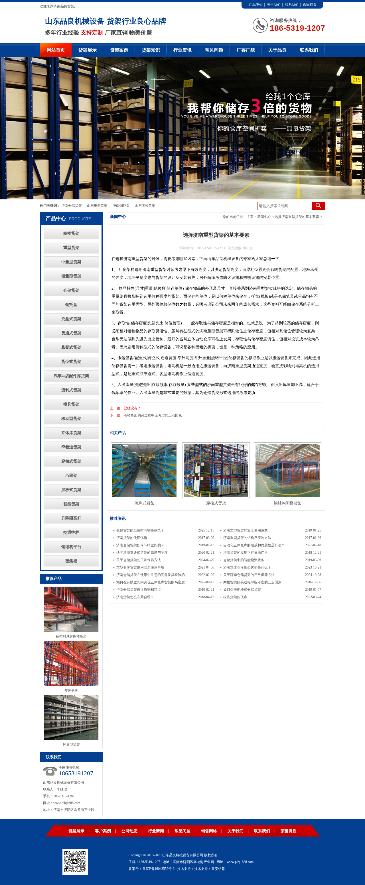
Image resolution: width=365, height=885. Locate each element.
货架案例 (119, 50)
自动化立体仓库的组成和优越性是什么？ (254, 545)
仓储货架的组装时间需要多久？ (140, 530)
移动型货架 (71, 418)
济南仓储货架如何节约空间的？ (140, 545)
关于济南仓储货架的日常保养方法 (249, 575)
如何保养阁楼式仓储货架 (242, 590)
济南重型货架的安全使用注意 (245, 530)
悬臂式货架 (71, 347)
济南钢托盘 (121, 206)
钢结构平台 (71, 547)
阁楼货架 (71, 233)
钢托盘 (71, 305)
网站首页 (56, 50)
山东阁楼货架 (145, 206)
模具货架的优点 (235, 597)
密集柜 (71, 561)
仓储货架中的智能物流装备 (243, 560)
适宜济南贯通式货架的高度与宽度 (142, 553)
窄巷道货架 (71, 447)
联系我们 (292, 5)
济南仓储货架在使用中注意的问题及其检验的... (151, 575)
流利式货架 (71, 390)
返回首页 (310, 5)
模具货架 (71, 404)
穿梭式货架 (71, 461)
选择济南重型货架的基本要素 (297, 217)
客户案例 (103, 831)
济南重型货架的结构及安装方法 (247, 538)
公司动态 (129, 831)
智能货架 (71, 504)
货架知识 (151, 50)
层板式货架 (71, 490)
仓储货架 (71, 290)
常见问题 (214, 50)
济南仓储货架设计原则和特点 (138, 590)
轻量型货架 (71, 276)
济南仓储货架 (71, 206)
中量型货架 (71, 262)
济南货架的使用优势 (131, 538)
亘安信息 (218, 869)
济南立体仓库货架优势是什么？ (247, 567)
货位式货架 (71, 361)
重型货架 (71, 248)
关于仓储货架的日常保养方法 (138, 560)
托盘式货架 (71, 319)
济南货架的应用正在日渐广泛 (245, 553)
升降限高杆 (71, 518)
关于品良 (277, 50)
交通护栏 (71, 532)
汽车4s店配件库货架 (71, 376)
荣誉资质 (289, 831)
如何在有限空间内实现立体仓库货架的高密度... (151, 582)
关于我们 (274, 5)
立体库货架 (71, 433)
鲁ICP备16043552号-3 (158, 869)
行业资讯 (182, 50)
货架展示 (87, 50)
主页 (250, 217)
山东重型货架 (97, 206)
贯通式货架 (71, 333)
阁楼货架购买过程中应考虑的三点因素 (153, 415)
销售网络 (209, 831)
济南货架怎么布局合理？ (135, 597)
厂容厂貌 (246, 50)
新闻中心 (264, 217)
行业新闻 (156, 831)
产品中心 (256, 5)
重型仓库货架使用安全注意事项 (140, 567)
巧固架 (71, 475)
